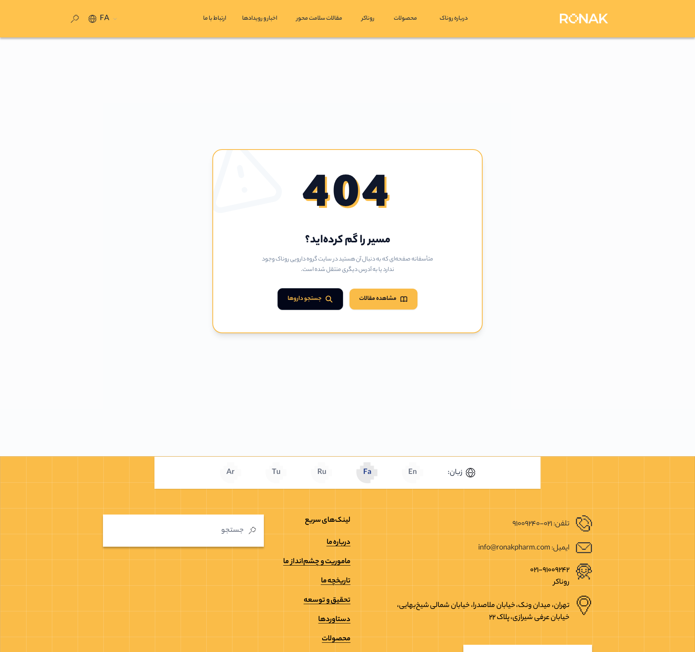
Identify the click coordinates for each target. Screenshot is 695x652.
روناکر (368, 19)
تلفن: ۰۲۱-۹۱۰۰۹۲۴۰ (541, 524)
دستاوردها (334, 620)
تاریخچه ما (336, 581)
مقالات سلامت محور (319, 19)
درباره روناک (454, 19)
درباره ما (339, 543)
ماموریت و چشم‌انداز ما (316, 562)
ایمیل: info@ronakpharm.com (524, 548)
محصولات (405, 19)
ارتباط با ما (214, 19)
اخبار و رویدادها (260, 19)
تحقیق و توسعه (327, 601)
